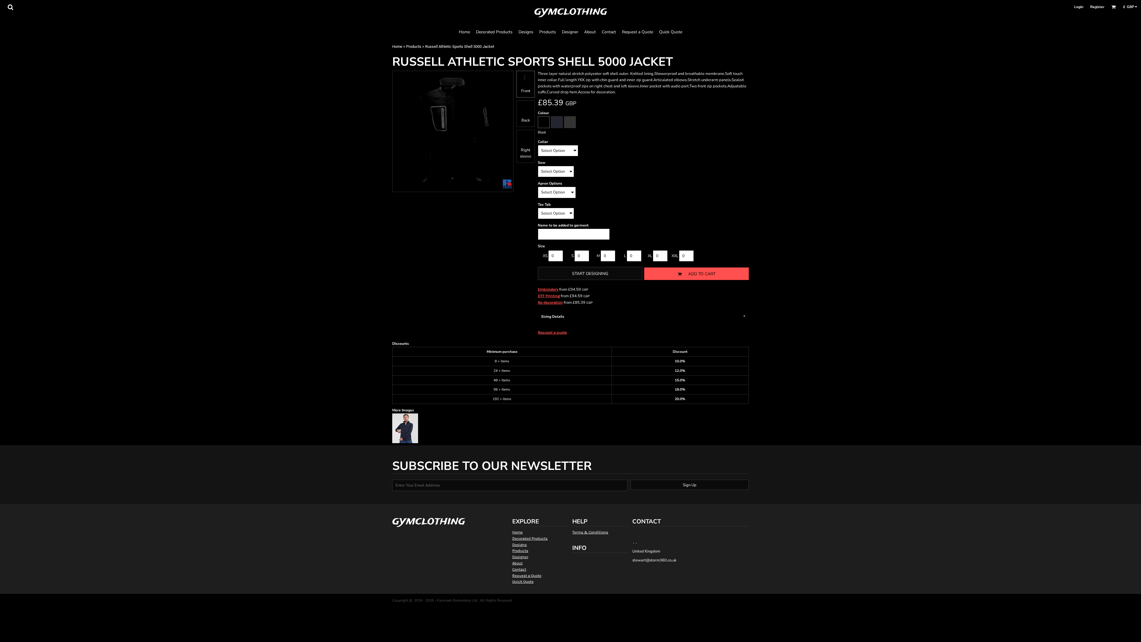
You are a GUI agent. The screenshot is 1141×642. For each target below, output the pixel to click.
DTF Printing (549, 296)
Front (525, 91)
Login (1078, 6)
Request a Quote (526, 575)
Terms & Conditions (590, 532)
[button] (10, 7)
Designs (519, 544)
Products (413, 46)
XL (650, 256)
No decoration (550, 302)
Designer (520, 557)
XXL (675, 256)
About (517, 563)
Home (397, 46)
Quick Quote (523, 581)
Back (525, 120)
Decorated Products (530, 538)
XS (545, 256)
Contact (519, 569)
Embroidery (548, 289)
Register (1097, 6)
